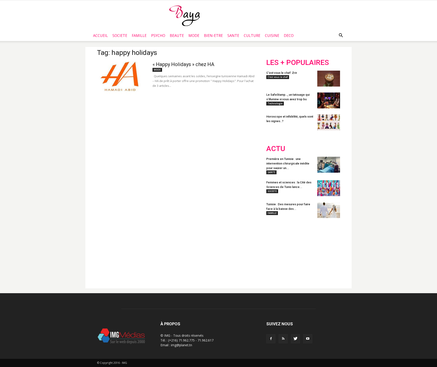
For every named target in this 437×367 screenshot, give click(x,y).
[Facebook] (270, 338)
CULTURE (252, 35)
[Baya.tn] (184, 15)
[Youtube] (307, 338)
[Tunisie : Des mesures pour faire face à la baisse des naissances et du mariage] (328, 210)
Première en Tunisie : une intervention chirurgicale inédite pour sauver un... (287, 163)
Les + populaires (297, 62)
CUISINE (272, 35)
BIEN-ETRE (213, 35)
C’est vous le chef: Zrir (281, 72)
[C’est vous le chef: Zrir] (328, 79)
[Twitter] (295, 338)
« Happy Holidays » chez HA (183, 64)
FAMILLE (139, 35)
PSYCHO (158, 35)
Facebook (274, 251)
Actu (275, 148)
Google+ (326, 251)
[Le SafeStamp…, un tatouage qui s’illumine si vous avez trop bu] (328, 100)
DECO (289, 35)
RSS (309, 251)
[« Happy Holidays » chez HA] (122, 78)
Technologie (275, 103)
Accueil (100, 35)
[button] (340, 35)
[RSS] (283, 338)
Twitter (291, 251)
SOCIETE (119, 35)
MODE (193, 35)
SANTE (233, 35)
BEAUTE (177, 35)
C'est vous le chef (278, 77)
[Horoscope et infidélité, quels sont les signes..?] (328, 122)
